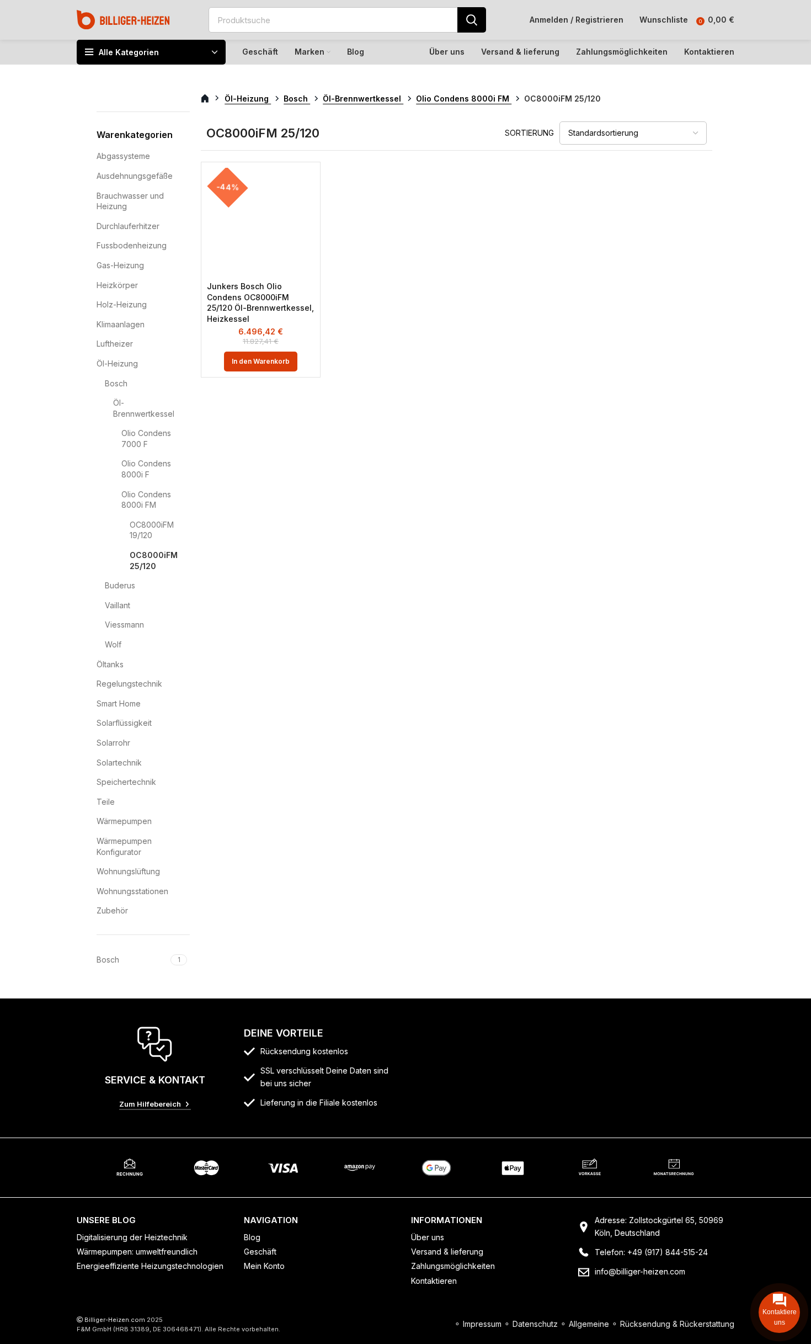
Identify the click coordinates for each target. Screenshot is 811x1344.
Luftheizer (115, 343)
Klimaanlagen (121, 324)
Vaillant (117, 605)
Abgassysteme (123, 156)
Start (211, 98)
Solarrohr (113, 742)
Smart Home (119, 703)
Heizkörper (117, 285)
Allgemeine (589, 1324)
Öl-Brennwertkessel (143, 408)
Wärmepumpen (124, 821)
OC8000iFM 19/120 (152, 530)
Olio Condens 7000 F (146, 438)
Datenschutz (535, 1324)
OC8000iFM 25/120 (153, 560)
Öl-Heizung (117, 363)
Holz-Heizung (122, 304)
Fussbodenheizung (132, 245)
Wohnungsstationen (132, 891)
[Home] (123, 19)
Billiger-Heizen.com (114, 1320)
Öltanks (110, 664)
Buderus (120, 585)
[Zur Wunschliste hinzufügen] (306, 185)
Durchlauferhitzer (128, 226)
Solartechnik (119, 762)
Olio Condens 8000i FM (146, 500)
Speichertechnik (126, 782)
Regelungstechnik (129, 683)
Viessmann (124, 624)
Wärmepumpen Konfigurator (124, 846)
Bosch (116, 383)
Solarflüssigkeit (124, 722)
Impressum (482, 1324)
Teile (106, 801)
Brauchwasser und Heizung (130, 201)
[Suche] (471, 20)
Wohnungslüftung (128, 871)
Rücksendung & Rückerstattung (677, 1324)
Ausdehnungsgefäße (135, 175)
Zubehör (112, 910)
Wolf (113, 644)
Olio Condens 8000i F (146, 469)
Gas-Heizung (120, 265)
